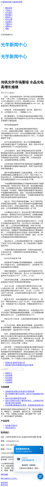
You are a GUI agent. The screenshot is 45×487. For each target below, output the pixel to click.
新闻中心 (8, 373)
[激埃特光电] (22, 2)
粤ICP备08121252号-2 (9, 478)
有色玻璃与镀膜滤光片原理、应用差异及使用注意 (24, 405)
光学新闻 (8, 375)
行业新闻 (8, 382)
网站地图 (4, 474)
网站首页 (8, 8)
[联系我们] (40, 476)
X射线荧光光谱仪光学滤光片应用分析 (20, 391)
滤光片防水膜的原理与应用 (15, 398)
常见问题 (8, 378)
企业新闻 (8, 380)
